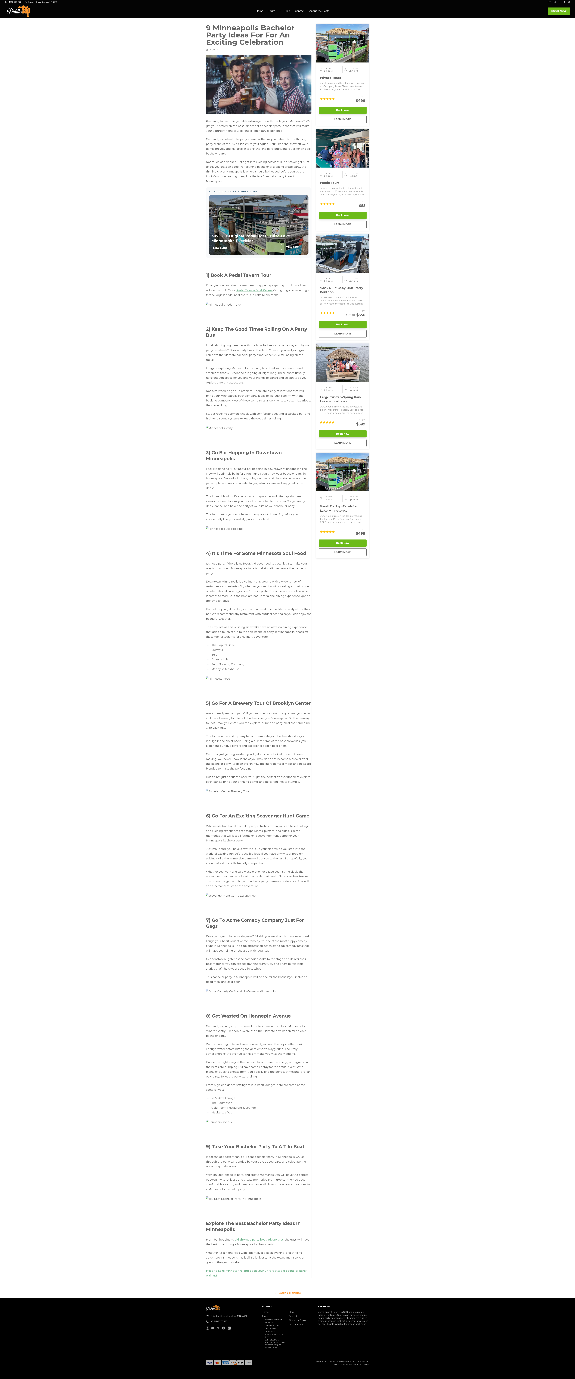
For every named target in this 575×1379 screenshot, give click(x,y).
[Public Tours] (342, 148)
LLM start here (296, 1324)
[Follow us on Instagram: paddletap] (207, 1328)
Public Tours (329, 183)
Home (259, 11)
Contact (300, 11)
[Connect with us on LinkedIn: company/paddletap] (229, 1328)
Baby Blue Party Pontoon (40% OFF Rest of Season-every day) (275, 1342)
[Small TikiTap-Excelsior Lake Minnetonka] (342, 472)
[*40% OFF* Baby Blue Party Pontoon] (342, 253)
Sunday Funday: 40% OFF (274, 1335)
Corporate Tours (272, 1325)
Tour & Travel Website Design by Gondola (351, 1364)
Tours (264, 1316)
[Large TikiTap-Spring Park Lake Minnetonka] (342, 362)
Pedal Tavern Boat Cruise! (254, 290)
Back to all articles (290, 1292)
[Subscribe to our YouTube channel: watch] (212, 1328)
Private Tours (330, 78)
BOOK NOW (559, 11)
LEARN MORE (350, 119)
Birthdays (269, 1322)
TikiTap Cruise (271, 1347)
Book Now (342, 110)
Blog (287, 11)
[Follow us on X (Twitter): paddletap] (218, 1328)
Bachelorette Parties (273, 1319)
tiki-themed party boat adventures (259, 1239)
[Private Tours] (342, 43)
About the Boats (319, 11)
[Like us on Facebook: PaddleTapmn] (223, 1328)
